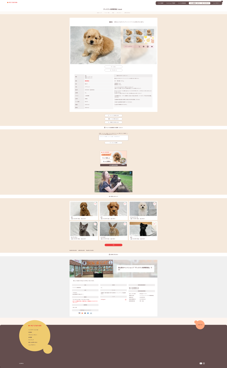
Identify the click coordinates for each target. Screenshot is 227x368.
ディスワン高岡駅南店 (113, 9)
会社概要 (30, 337)
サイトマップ (31, 339)
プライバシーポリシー (32, 334)
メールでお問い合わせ (114, 118)
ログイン (198, 3)
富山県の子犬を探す (90, 250)
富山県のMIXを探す (73, 250)
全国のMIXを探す (81, 250)
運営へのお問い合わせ (32, 342)
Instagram (103, 299)
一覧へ (113, 244)
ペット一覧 (107, 12)
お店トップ (99, 12)
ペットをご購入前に (182, 3)
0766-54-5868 (77, 299)
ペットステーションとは (33, 329)
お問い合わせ (127, 12)
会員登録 (194, 3)
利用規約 (30, 332)
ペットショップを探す (170, 3)
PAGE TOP (200, 324)
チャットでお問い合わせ (114, 115)
